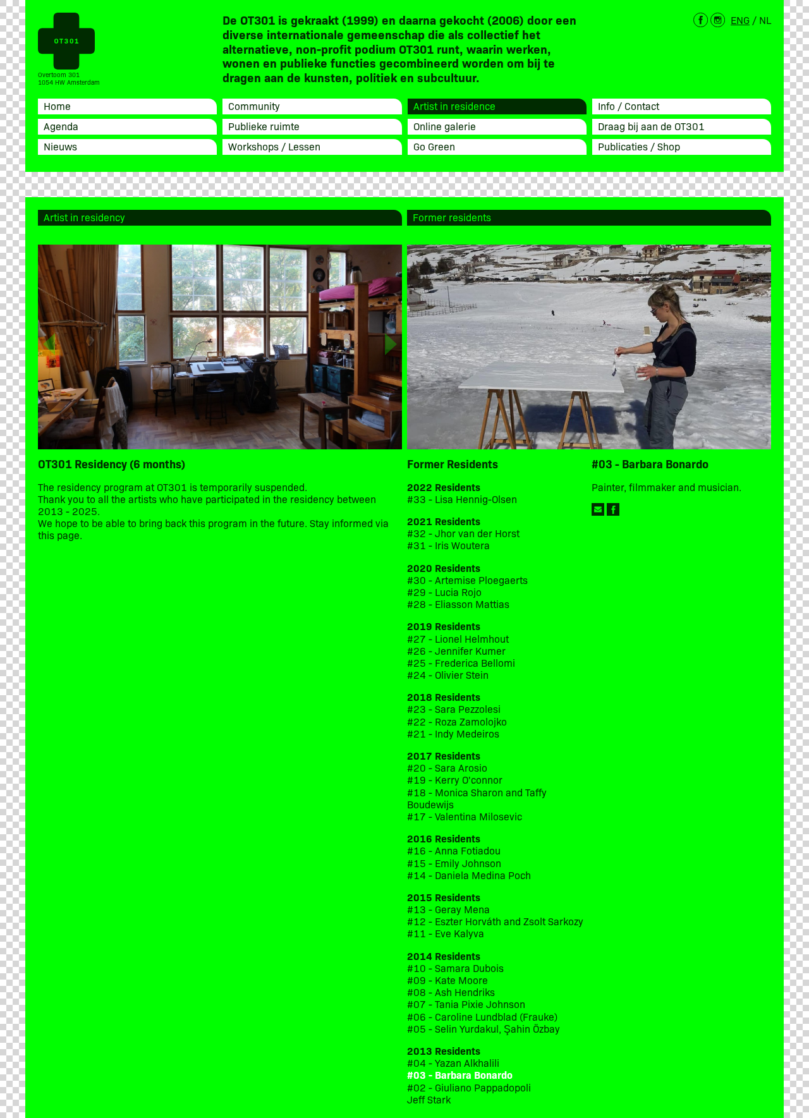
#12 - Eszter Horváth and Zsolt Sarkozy (495, 921)
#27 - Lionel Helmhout (459, 639)
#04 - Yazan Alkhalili (453, 1063)
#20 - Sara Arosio (447, 768)
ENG (740, 20)
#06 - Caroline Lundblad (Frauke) (482, 1017)
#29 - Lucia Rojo (444, 592)
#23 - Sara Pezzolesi (454, 709)
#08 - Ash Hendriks (451, 992)
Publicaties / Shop (639, 146)
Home (57, 105)
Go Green (434, 146)
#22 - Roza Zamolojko (457, 721)
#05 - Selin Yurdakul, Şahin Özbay (483, 1029)
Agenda (61, 126)
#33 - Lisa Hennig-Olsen (462, 499)
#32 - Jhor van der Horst (463, 533)
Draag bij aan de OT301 (651, 126)
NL (765, 20)
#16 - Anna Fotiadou (454, 850)
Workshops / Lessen (274, 146)
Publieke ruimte (264, 126)
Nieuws (60, 146)
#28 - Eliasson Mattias (458, 604)
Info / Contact (628, 105)
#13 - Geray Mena (448, 909)
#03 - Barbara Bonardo (460, 1075)
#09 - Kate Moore (447, 980)
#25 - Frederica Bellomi (461, 663)
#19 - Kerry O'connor (454, 780)
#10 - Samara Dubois (455, 968)
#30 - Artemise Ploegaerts (467, 580)
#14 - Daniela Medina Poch (469, 875)
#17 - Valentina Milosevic (464, 816)
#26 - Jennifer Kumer (456, 651)
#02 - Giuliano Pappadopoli (469, 1087)
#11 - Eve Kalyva (445, 933)
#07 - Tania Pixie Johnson (466, 1004)
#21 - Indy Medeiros (453, 733)
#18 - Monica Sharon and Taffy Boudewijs (477, 798)
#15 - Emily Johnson (454, 863)
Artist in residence (454, 105)
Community (254, 105)
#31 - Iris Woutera (448, 545)
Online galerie (444, 126)
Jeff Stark (429, 1099)
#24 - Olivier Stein (448, 675)
